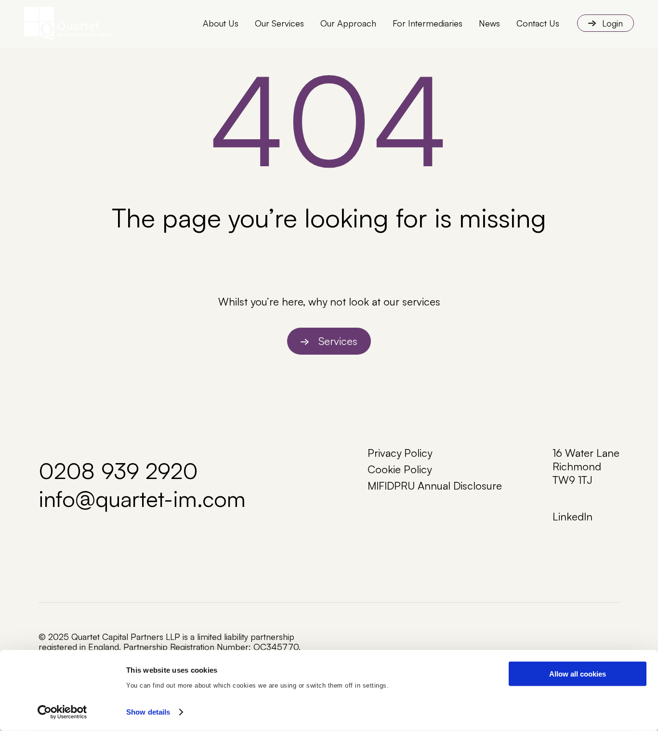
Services (337, 340)
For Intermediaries (427, 23)
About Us (220, 23)
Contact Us (537, 23)
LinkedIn (572, 516)
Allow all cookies (577, 674)
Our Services (279, 23)
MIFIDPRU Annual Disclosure (435, 485)
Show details (148, 712)
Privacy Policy (400, 452)
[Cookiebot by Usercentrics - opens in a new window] (62, 712)
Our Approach (348, 23)
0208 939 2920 (118, 470)
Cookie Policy (400, 469)
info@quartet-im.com (142, 498)
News (489, 23)
